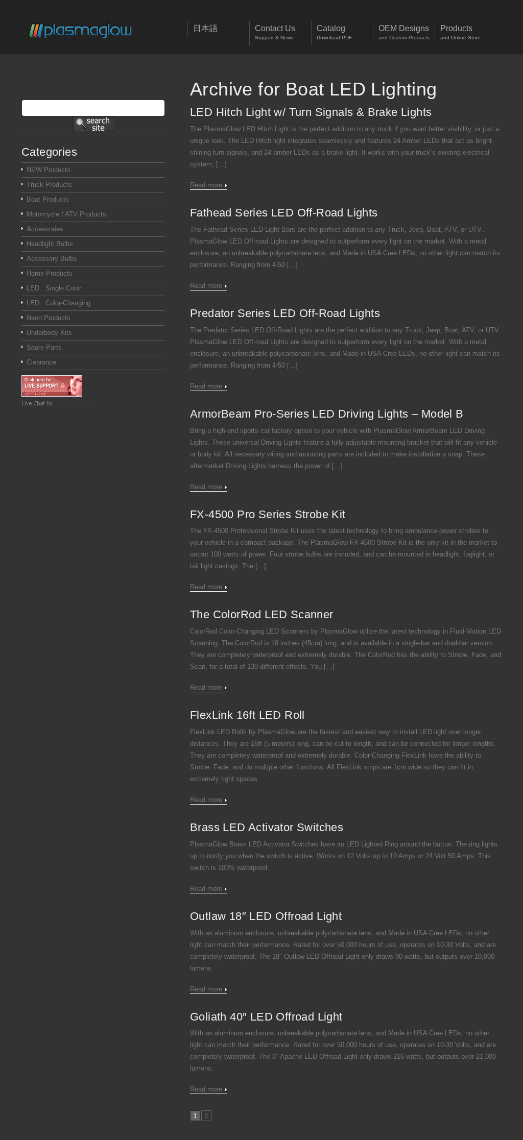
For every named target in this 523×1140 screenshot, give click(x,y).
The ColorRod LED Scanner (262, 614)
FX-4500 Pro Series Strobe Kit (268, 514)
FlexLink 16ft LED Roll (247, 715)
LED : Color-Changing (58, 303)
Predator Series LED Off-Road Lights (285, 313)
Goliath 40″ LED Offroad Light (266, 1016)
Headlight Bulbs (50, 244)
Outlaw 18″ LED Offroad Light (266, 916)
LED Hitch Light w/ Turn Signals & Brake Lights (311, 112)
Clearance (41, 362)
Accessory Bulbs (52, 258)
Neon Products (48, 318)
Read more (206, 185)
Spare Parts (44, 347)
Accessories (45, 229)
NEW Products (48, 170)
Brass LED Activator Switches (266, 827)
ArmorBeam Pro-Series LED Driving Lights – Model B (327, 413)
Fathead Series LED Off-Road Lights (284, 212)
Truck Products (49, 184)
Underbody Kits (49, 332)
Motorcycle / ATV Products (66, 214)
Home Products (50, 273)
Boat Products (48, 199)
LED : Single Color (54, 288)
